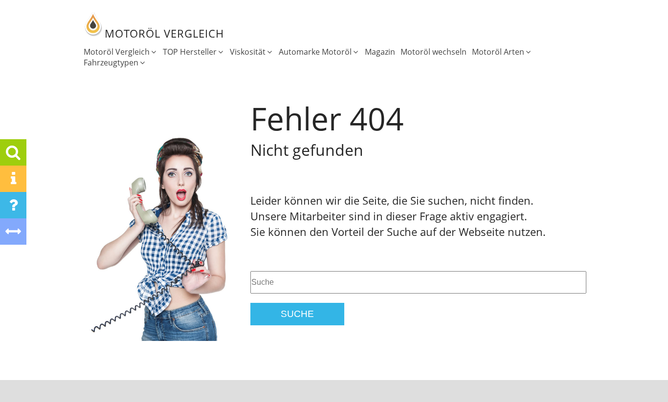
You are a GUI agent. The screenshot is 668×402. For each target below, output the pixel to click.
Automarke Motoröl (315, 51)
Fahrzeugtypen (111, 62)
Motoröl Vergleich (117, 51)
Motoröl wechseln (434, 51)
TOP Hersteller (190, 51)
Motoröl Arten (498, 51)
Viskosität (248, 51)
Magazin (380, 51)
